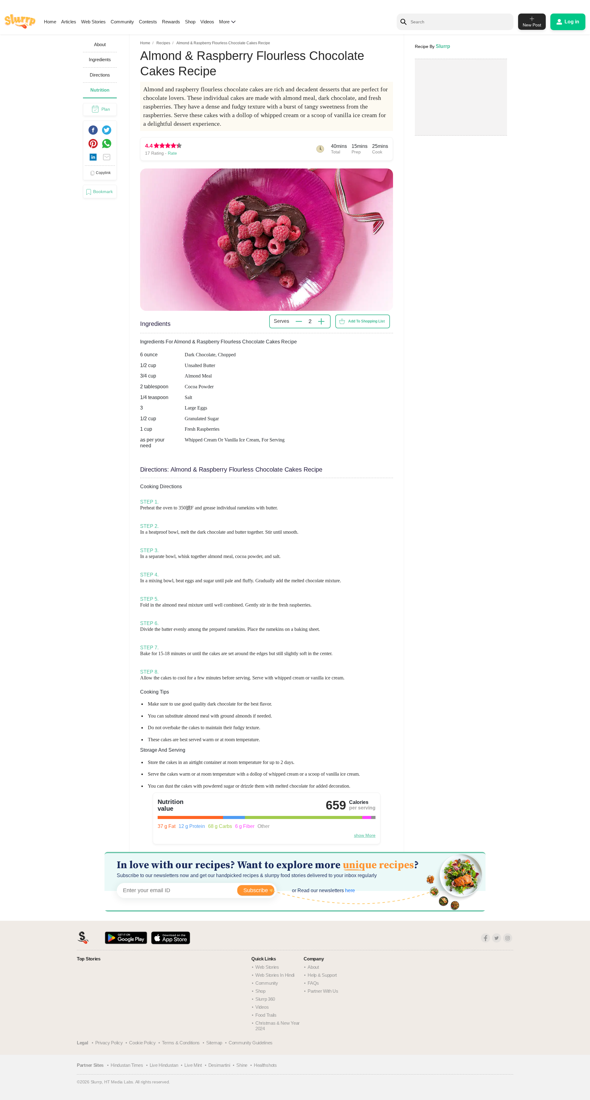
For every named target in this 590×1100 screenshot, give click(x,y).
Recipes (163, 43)
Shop (190, 21)
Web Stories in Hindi (274, 975)
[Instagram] (507, 938)
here (349, 890)
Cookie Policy (142, 1042)
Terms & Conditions (181, 1042)
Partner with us (323, 991)
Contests (148, 21)
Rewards (171, 21)
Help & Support (322, 975)
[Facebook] (485, 938)
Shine (241, 1065)
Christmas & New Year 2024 (277, 1025)
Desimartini (219, 1065)
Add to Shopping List (366, 321)
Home (50, 21)
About (313, 967)
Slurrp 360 (265, 999)
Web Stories (93, 21)
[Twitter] (496, 938)
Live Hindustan (164, 1065)
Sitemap (214, 1042)
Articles (68, 21)
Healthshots (265, 1065)
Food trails (266, 1015)
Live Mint (193, 1065)
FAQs (313, 983)
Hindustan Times (127, 1065)
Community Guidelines (251, 1042)
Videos (207, 21)
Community (122, 21)
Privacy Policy (109, 1042)
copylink (103, 173)
